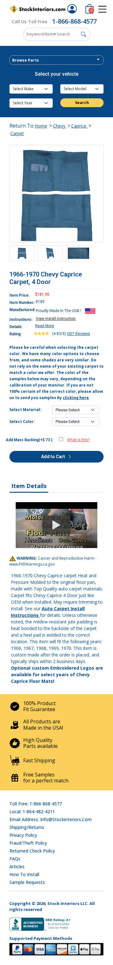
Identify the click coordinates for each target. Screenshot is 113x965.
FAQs (14, 859)
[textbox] (56, 60)
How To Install (24, 874)
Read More (44, 326)
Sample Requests (27, 882)
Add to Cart (53, 456)
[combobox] (56, 60)
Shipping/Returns (26, 827)
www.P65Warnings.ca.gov (32, 564)
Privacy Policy (23, 835)
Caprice (79, 126)
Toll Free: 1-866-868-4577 (35, 804)
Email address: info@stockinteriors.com (50, 819)
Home (41, 126)
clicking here (76, 397)
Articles (16, 866)
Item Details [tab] (28, 486)
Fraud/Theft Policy (28, 843)
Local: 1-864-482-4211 (32, 811)
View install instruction (56, 318)
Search (82, 102)
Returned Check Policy (32, 851)
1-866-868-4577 (74, 21)
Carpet (17, 133)
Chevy (60, 126)
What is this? (78, 440)
